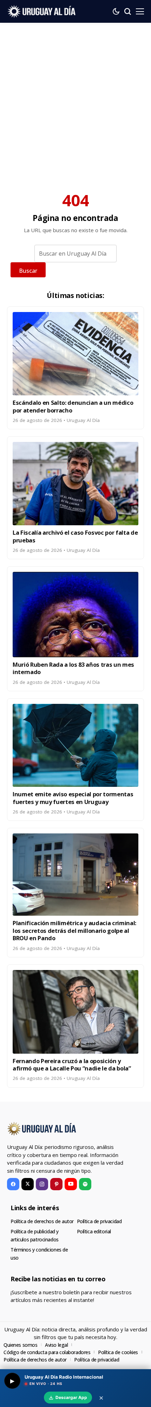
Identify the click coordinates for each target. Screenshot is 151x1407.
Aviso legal (56, 1345)
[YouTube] (71, 1184)
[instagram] (42, 1184)
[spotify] (85, 1184)
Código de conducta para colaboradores (47, 1352)
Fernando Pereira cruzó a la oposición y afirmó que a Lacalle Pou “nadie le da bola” (72, 1064)
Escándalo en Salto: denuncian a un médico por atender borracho (73, 406)
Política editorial (94, 1231)
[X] (27, 1184)
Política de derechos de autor (42, 1221)
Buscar (28, 271)
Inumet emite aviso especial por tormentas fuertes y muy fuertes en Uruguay (73, 797)
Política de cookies (118, 1352)
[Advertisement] (75, 101)
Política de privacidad (99, 1221)
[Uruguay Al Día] (42, 11)
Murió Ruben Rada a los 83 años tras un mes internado (73, 668)
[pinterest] (56, 1184)
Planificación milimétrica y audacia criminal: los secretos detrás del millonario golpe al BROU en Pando (74, 930)
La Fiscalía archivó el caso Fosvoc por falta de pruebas (75, 536)
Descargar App (71, 1397)
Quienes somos (21, 1345)
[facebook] (13, 1184)
